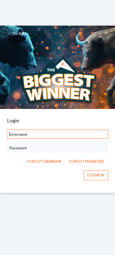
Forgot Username (44, 161)
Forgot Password (86, 161)
